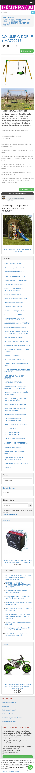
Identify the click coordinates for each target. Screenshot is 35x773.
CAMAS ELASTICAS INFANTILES (14, 439)
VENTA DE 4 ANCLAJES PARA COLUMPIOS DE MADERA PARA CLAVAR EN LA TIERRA (18, 585)
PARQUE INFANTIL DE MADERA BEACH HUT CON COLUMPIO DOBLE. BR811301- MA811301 (18, 577)
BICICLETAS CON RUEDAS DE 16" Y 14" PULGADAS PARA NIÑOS (17, 399)
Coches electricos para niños (13, 264)
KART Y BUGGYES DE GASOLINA (15, 404)
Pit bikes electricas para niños (13, 302)
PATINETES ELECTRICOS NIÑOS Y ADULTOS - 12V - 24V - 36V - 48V (15, 387)
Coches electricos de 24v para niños (15, 280)
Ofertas (5, 644)
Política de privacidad (9, 710)
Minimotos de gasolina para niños (14, 268)
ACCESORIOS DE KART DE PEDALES (16, 443)
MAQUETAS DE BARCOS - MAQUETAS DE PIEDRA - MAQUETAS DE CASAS (16, 332)
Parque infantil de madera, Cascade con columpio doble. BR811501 (17, 635)
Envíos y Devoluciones (9, 702)
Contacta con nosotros (9, 722)
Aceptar (5, 771)
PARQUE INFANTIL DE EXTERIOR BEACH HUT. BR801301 (17, 250)
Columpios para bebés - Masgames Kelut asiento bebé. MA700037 (18, 629)
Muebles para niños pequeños (13, 337)
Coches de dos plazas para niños (14, 276)
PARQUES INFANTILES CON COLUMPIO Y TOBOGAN (17, 351)
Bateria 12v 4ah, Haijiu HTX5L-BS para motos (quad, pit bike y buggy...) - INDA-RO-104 (18, 561)
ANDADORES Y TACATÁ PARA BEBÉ (15, 425)
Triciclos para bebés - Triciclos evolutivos (17, 315)
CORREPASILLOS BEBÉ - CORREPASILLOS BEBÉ (12, 434)
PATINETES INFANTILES (12, 356)
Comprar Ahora (27, 51)
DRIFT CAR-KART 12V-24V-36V (14, 319)
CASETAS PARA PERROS (12, 447)
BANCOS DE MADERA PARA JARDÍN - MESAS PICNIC (16, 393)
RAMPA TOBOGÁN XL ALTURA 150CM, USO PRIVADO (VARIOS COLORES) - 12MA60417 (17, 616)
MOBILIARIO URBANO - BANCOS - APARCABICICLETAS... (15, 409)
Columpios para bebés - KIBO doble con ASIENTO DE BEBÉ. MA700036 (17, 598)
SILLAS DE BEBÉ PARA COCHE (14, 360)
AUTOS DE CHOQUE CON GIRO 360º (16, 341)
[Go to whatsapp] (30, 767)
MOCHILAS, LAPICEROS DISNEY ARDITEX (14, 452)
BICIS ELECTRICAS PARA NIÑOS (14, 272)
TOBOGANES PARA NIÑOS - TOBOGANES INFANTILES (13, 419)
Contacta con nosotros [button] (18, 757)
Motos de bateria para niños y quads (15, 298)
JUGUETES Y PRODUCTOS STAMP (15, 327)
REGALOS (7, 467)
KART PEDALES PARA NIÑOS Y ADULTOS (14, 377)
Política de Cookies (8, 714)
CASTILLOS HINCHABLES (12, 294)
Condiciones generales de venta (12, 718)
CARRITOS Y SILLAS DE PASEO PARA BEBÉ (16, 365)
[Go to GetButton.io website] (30, 771)
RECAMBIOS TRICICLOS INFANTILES (16, 463)
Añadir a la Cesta (26, 189)
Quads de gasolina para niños (13, 284)
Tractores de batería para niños (14, 311)
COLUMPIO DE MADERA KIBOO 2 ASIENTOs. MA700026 (16, 592)
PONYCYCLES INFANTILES (13, 382)
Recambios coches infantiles (13, 307)
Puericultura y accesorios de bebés (15, 414)
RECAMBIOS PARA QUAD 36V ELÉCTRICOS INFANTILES (14, 458)
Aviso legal (5, 706)
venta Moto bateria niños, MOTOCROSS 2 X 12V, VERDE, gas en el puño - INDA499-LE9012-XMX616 (17, 686)
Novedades (6, 520)
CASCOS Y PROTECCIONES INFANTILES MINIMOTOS (13, 289)
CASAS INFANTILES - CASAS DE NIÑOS (17, 345)
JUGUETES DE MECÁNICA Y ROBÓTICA (17, 323)
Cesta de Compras (9, 488)
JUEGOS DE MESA (10, 429)
